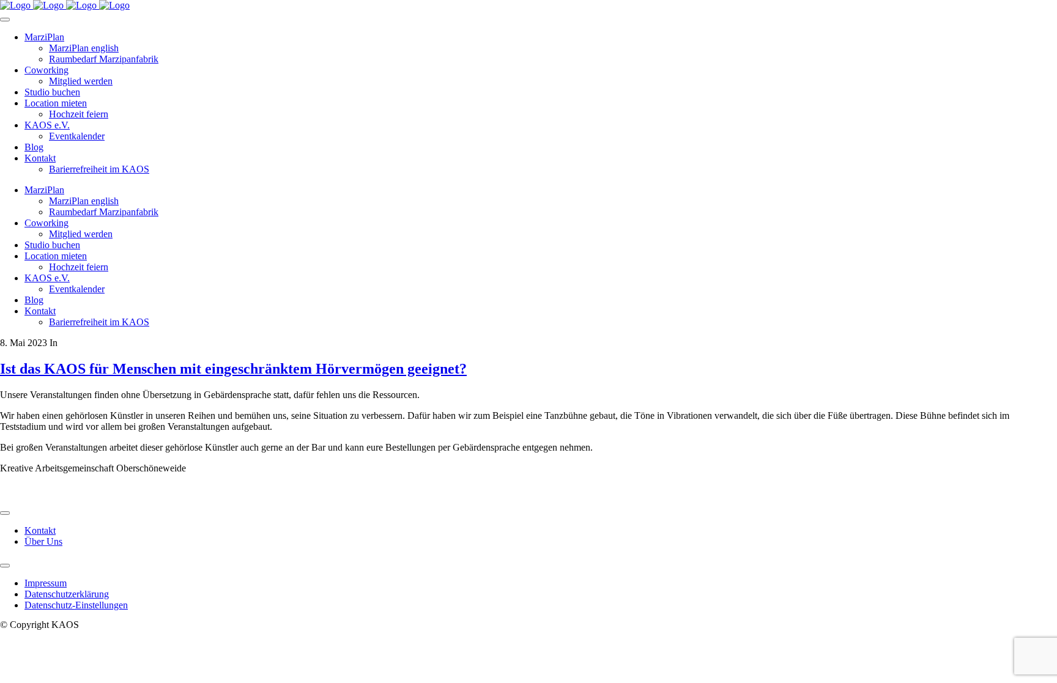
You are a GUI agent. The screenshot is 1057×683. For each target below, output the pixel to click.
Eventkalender (77, 136)
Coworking (46, 70)
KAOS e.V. (47, 125)
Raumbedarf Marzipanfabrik (103, 59)
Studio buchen (52, 92)
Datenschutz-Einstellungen (76, 605)
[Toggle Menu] (5, 19)
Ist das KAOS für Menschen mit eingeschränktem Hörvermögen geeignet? (233, 369)
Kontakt (40, 158)
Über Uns (43, 541)
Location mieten (55, 103)
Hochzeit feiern (78, 114)
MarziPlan (44, 37)
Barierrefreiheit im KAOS (99, 169)
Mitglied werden (81, 81)
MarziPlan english (84, 48)
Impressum (45, 583)
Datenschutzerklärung (66, 594)
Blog (33, 147)
